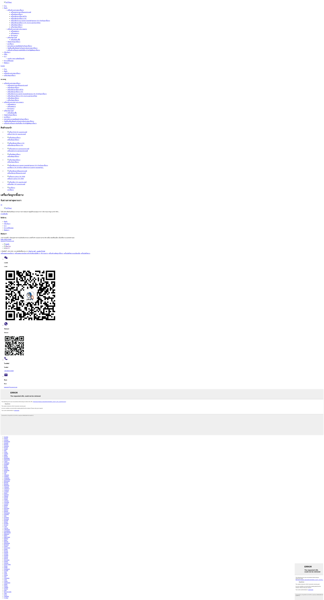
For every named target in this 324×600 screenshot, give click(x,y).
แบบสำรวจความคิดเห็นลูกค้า (16, 58)
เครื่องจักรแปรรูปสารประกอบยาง (17, 29)
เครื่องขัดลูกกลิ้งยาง (16, 25)
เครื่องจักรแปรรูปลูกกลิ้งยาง (15, 10)
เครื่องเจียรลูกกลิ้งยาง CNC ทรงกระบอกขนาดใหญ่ (25, 22)
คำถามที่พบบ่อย (8, 60)
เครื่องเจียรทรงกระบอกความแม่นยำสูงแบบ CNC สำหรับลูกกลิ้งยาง (30, 20)
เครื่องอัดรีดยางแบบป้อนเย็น (72, 253)
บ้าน (5, 6)
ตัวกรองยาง (14, 35)
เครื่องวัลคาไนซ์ (12, 37)
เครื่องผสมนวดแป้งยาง (7, 253)
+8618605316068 (9, 371)
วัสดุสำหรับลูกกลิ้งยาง (13, 41)
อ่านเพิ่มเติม (4, 214)
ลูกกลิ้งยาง (10, 44)
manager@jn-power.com (7, 241)
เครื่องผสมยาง (15, 31)
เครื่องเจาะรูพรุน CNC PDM (15, 178)
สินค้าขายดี (32, 251)
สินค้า (6, 8)
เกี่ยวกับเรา (7, 52)
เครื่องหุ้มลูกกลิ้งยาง (17, 14)
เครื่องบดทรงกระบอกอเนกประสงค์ (17, 151)
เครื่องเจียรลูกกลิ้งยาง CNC (19, 18)
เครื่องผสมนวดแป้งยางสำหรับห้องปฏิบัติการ (27, 253)
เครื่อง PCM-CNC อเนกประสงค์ (16, 134)
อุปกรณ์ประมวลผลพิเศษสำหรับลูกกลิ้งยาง (19, 46)
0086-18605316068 (6, 239)
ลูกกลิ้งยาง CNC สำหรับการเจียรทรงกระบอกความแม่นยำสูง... (25, 167)
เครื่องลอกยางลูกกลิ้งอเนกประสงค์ (21, 12)
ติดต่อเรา (6, 62)
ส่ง (1, 205)
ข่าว (5, 56)
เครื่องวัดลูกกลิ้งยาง (16, 27)
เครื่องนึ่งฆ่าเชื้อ (15, 39)
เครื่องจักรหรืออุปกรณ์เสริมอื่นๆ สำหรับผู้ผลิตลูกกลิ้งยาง (23, 50)
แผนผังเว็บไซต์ (41, 251)
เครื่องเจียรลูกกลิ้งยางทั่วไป (19, 16)
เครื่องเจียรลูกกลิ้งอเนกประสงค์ (16, 173)
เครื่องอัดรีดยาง (85, 253)
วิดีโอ (5, 54)
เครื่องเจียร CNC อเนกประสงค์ (16, 184)
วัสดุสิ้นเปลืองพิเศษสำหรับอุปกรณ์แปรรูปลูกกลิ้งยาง (22, 48)
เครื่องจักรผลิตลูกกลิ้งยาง (56, 253)
